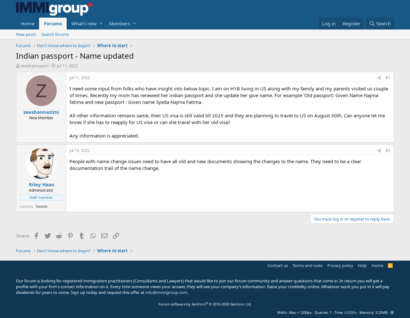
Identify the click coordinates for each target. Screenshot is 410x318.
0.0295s (350, 312)
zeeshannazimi (34, 66)
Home (27, 23)
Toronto (41, 206)
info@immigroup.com (166, 292)
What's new (84, 23)
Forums (53, 23)
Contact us (277, 265)
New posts (26, 34)
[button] (101, 23)
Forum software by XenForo (205, 304)
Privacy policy (340, 265)
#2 (388, 150)
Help (362, 265)
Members (119, 23)
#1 (388, 77)
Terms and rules (307, 265)
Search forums (55, 34)
